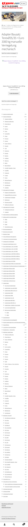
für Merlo (7, 457)
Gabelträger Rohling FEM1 (9, 268)
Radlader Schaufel (7, 415)
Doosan (6, 138)
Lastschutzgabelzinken (10, 307)
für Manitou (7, 454)
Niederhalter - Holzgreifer (9, 329)
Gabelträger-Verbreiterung (9, 280)
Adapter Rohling (8, 119)
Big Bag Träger (6, 234)
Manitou (7, 160)
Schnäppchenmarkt (7, 489)
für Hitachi (7, 440)
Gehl (6, 361)
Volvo (6, 178)
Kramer (6, 153)
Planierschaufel (8, 202)
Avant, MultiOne (8, 339)
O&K (6, 393)
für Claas (7, 430)
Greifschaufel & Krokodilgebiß (10, 320)
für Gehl (6, 437)
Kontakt (4, 505)
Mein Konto (4, 524)
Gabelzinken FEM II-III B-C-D (11, 290)
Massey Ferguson (9, 386)
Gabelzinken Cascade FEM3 (11, 288)
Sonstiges (5, 496)
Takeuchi (7, 173)
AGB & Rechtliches (6, 507)
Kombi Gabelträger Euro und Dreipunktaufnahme (14, 322)
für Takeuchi (8, 467)
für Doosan (7, 432)
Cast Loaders (8, 347)
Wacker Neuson (8, 180)
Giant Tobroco (8, 143)
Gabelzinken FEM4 (9, 293)
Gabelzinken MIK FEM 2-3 (10, 303)
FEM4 (6, 224)
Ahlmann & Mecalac (9, 121)
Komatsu (7, 151)
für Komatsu (8, 445)
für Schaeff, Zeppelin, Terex (11, 462)
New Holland (7, 165)
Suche (14, 524)
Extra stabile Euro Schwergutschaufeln (13, 484)
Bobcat (6, 129)
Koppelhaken (6, 325)
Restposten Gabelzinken (10, 310)
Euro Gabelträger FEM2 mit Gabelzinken (12, 263)
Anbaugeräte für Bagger (8, 190)
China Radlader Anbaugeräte (9, 236)
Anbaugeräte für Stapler (8, 207)
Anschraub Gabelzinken (10, 285)
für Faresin (7, 435)
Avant (6, 126)
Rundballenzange (9, 227)
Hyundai (7, 369)
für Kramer (7, 447)
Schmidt (7, 401)
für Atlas (7, 420)
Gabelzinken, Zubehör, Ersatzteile (12, 305)
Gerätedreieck (6, 317)
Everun (6, 141)
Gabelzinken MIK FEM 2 (10, 300)
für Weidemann (8, 472)
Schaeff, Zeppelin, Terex (10, 168)
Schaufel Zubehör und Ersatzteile (12, 486)
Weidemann (7, 182)
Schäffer (7, 170)
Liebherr (7, 158)
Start (4, 25)
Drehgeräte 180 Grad (9, 209)
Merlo (6, 163)
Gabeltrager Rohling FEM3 (9, 273)
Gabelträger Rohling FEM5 (9, 278)
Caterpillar (7, 133)
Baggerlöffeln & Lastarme (10, 195)
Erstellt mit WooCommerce (8, 518)
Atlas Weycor (8, 124)
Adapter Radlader (7, 116)
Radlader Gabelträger (8, 332)
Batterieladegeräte (7, 229)
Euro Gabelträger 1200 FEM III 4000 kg (11, 254)
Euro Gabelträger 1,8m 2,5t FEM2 (10, 251)
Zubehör (7, 187)
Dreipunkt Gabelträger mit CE (9, 244)
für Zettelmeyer (8, 474)
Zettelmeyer (7, 185)
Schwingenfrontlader (8, 494)
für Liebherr (7, 452)
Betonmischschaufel (8, 231)
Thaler (6, 175)
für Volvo (7, 469)
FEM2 (6, 219)
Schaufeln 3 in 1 (6, 479)
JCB (6, 148)
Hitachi (6, 146)
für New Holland (8, 459)
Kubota (6, 156)
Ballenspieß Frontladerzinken (9, 217)
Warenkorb (21, 523)
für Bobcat (7, 425)
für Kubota (7, 450)
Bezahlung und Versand (7, 503)
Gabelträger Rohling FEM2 (9, 271)
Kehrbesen (7, 200)
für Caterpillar (8, 427)
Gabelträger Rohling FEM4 (9, 276)
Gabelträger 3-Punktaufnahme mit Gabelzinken (14, 266)
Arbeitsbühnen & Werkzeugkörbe (10, 214)
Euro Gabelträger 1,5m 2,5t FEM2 (10, 249)
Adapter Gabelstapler (8, 114)
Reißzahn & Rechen (9, 204)
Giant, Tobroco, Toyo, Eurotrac (12, 364)
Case (6, 131)
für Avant (7, 423)
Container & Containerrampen (10, 239)
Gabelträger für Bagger (10, 197)
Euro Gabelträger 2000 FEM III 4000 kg (11, 258)
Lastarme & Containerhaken (9, 327)
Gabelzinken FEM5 (9, 295)
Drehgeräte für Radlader (8, 241)
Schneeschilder (6, 491)
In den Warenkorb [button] (14, 93)
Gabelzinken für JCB (9, 298)
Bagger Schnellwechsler (10, 192)
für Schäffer (7, 464)
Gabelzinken (6, 283)
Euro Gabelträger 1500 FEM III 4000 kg (11, 256)
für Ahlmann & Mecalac (10, 418)
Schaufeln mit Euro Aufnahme (10, 481)
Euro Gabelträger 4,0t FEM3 (9, 261)
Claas (6, 136)
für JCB (6, 442)
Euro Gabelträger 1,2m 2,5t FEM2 (10, 246)
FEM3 (6, 222)
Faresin (6, 359)
